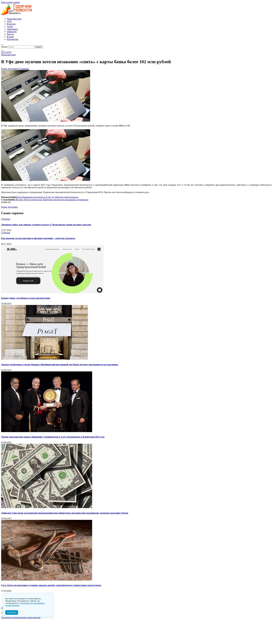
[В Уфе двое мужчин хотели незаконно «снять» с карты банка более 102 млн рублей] (45, 121)
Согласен (11, 612)
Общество (12, 31)
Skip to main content (10, 2)
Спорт (10, 26)
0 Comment (23, 68)
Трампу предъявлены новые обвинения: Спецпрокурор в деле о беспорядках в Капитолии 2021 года (52, 437)
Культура (11, 24)
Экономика (12, 29)
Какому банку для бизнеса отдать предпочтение (25, 298)
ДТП (9, 21)
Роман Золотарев (9, 68)
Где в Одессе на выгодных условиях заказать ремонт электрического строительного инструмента (51, 585)
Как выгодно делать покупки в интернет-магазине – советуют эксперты (38, 238)
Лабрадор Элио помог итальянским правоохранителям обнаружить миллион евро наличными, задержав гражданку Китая (64, 513)
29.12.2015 (6, 52)
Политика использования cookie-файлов (20, 617)
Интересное (12, 39)
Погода (10, 34)
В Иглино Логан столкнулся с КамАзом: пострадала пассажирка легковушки (51, 199)
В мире (10, 37)
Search (4, 47)
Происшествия (14, 19)
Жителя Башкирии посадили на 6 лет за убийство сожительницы (46, 197)
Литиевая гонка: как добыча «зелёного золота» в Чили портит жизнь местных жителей (46, 224)
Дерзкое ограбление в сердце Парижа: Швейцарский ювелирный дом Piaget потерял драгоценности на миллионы (59, 364)
